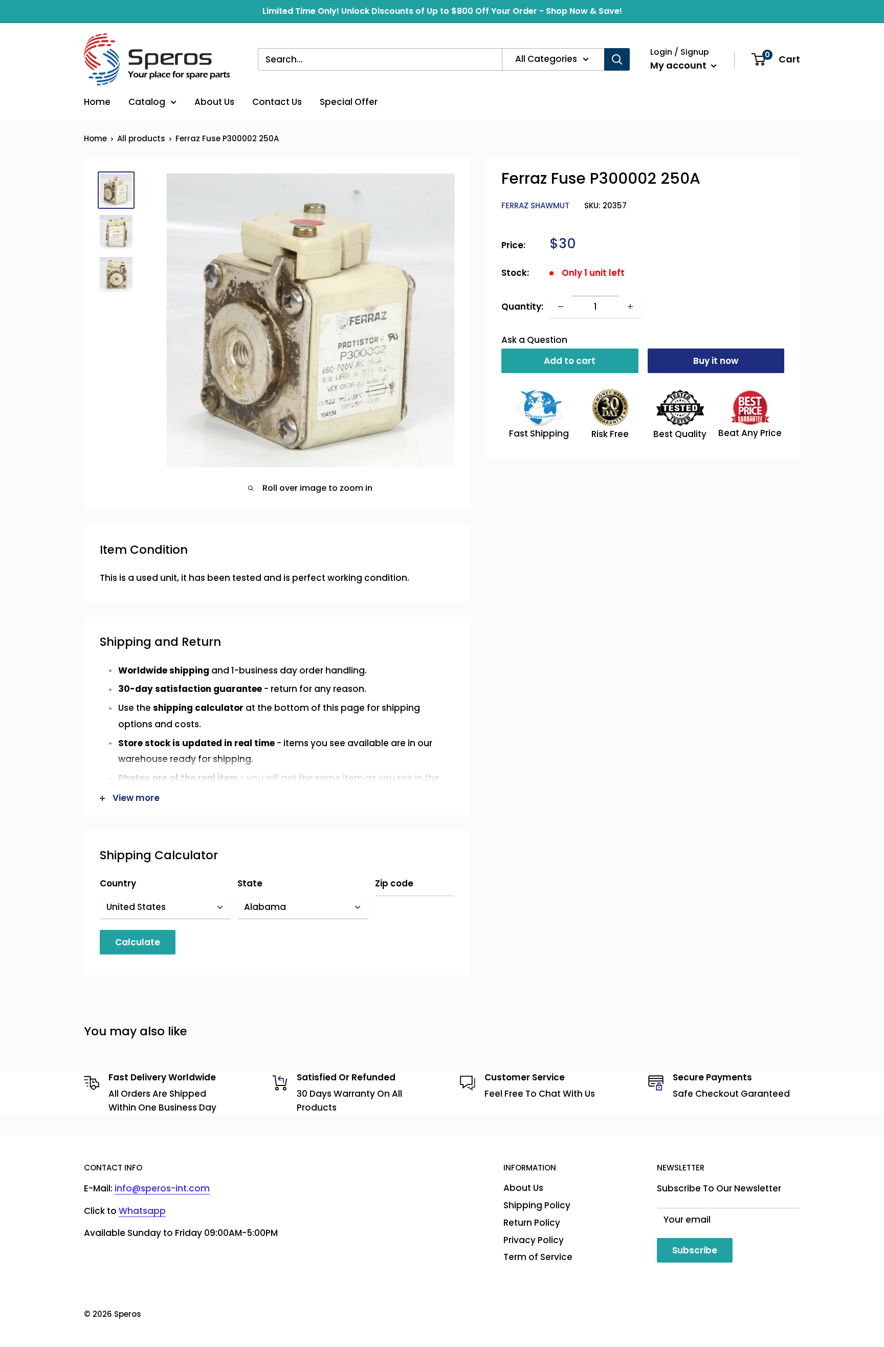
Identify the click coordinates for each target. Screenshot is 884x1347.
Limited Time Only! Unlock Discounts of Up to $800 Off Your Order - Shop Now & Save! (442, 11)
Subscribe (694, 1250)
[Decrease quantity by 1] (560, 306)
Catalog (146, 102)
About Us (214, 102)
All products (141, 138)
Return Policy (531, 1222)
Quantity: (522, 306)
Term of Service (537, 1257)
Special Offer (349, 102)
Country (118, 883)
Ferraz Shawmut (535, 205)
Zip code (394, 883)
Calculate (137, 942)
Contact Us (277, 102)
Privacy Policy (533, 1240)
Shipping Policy (536, 1205)
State (249, 883)
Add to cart (569, 361)
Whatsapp (142, 1211)
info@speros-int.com (162, 1188)
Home (97, 102)
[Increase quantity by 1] (630, 306)
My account (679, 65)
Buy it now (715, 361)
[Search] (617, 59)
